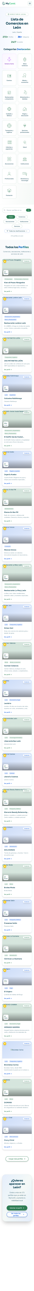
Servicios (17, 226)
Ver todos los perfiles (16, 1214)
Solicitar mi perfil (16, 1208)
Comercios (22, 217)
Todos (11, 217)
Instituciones (24, 221)
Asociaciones (10, 221)
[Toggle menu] (30, 3)
